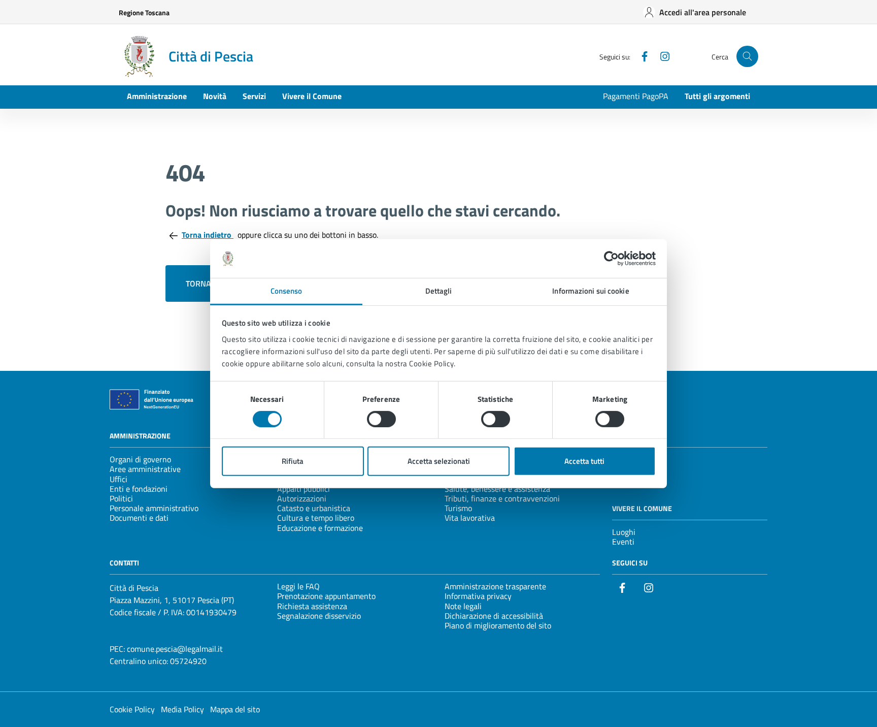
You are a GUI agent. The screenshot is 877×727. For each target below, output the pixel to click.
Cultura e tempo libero (315, 518)
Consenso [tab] (286, 291)
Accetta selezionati (439, 461)
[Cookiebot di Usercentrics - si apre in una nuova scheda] (611, 258)
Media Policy (182, 709)
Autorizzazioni (301, 498)
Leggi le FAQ (298, 586)
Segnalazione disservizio (319, 616)
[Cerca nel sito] (747, 57)
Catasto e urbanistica (313, 508)
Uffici (118, 479)
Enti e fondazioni (138, 489)
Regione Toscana (144, 12)
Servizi (254, 96)
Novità (214, 96)
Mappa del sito (235, 709)
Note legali (463, 606)
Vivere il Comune (312, 96)
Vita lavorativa (470, 518)
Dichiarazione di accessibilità (494, 616)
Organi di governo (140, 459)
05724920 (188, 661)
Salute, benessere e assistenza (497, 489)
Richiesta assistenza (312, 606)
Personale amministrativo (154, 508)
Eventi (623, 541)
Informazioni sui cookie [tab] (590, 291)
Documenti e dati (139, 518)
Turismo (458, 508)
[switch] (381, 419)
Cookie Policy (132, 709)
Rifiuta (292, 461)
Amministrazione (157, 96)
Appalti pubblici (303, 489)
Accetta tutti (584, 461)
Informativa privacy (478, 596)
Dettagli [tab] (438, 291)
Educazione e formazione (320, 528)
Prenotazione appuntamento (326, 596)
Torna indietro (207, 235)
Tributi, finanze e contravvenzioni (502, 498)
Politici (121, 498)
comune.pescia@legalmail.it (175, 649)
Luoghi (623, 532)
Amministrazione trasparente (495, 586)
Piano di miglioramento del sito (498, 625)
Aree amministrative (145, 469)
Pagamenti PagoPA (635, 96)
